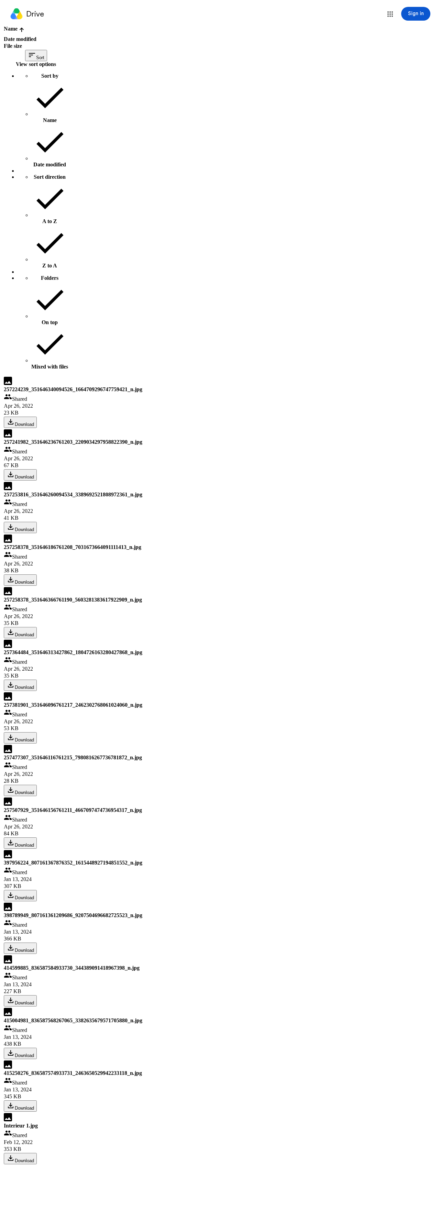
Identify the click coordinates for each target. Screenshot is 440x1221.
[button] (390, 14)
